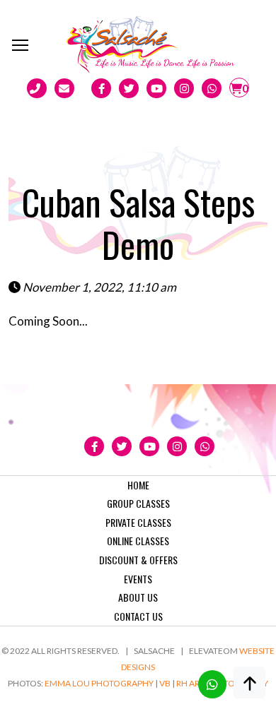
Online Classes (138, 540)
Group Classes (138, 503)
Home (138, 484)
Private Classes (138, 522)
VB (165, 683)
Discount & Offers (138, 559)
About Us (138, 597)
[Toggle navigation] (20, 44)
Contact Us (138, 616)
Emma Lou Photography (99, 683)
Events (138, 578)
